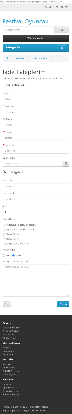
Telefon (8, 132)
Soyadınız (9, 106)
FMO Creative (38, 410)
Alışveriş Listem (10, 391)
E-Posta (8, 119)
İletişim (6, 347)
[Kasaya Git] (66, 6)
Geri (7, 304)
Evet (8, 255)
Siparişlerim (8, 387)
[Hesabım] (51, 6)
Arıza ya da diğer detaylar (15, 261)
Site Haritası (8, 354)
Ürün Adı (8, 180)
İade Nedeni (10, 219)
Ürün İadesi (8, 351)
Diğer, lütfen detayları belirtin (20, 229)
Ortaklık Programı (11, 371)
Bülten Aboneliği (11, 394)
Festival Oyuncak (25, 21)
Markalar (7, 364)
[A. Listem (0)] (57, 6)
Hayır (18, 255)
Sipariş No (9, 145)
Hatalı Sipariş (12, 238)
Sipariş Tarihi (9, 157)
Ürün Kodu (9, 193)
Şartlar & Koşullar (11, 327)
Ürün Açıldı (9, 249)
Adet (5, 206)
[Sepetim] (62, 6)
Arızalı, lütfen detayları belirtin (21, 224)
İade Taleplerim (40, 58)
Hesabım (20, 58)
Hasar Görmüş (13, 234)
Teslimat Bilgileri (11, 331)
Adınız (7, 93)
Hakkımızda (8, 334)
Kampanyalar (9, 374)
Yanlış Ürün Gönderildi (17, 243)
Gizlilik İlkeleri (9, 338)
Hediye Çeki (8, 367)
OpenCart (15, 410)
